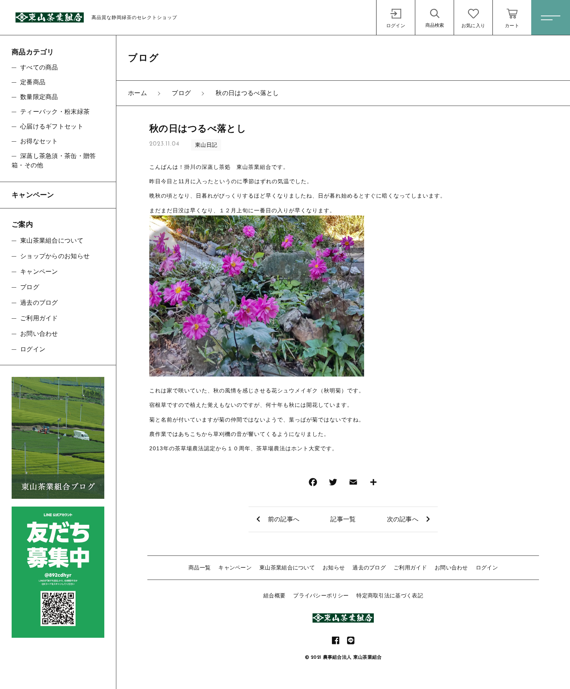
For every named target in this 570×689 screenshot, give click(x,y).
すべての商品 (39, 67)
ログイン (487, 567)
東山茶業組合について (287, 567)
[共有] (373, 484)
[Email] (353, 484)
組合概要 (274, 595)
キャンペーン (235, 567)
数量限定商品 (39, 97)
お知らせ (334, 567)
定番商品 (32, 82)
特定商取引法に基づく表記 (389, 595)
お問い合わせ (451, 567)
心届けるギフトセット (51, 126)
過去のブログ (369, 567)
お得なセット (39, 141)
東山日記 (206, 145)
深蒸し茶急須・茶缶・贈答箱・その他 (54, 160)
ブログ (29, 287)
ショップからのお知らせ (55, 256)
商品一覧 (199, 567)
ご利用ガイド (410, 567)
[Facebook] (313, 484)
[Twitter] (333, 484)
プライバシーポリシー (321, 595)
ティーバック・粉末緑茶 (55, 111)
